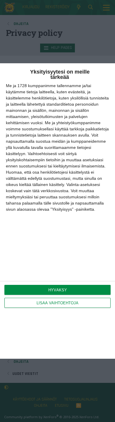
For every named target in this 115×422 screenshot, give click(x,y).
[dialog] (57, 211)
